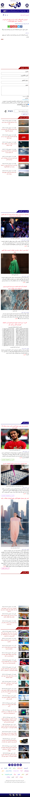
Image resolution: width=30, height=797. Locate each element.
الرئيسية (27, 15)
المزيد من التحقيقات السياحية (8, 459)
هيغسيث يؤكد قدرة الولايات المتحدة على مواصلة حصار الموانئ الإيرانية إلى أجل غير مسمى (9, 692)
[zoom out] (7, 15)
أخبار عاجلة (23, 15)
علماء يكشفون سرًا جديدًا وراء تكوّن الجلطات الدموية (15, 463)
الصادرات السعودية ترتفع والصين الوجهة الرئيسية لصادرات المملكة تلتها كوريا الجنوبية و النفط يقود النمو (9, 720)
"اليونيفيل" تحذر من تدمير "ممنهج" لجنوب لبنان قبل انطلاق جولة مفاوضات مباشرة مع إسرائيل (9, 610)
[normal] (5, 15)
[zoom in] (3, 15)
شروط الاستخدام (25, 99)
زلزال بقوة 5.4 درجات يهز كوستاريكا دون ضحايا (18, 10)
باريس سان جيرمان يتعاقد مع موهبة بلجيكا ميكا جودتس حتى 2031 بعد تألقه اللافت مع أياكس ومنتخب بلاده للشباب (9, 634)
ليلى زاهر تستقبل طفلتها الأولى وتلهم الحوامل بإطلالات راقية (15, 498)
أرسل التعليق (25, 114)
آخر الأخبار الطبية (5, 568)
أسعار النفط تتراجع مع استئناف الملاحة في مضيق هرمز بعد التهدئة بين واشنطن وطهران (9, 749)
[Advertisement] (15, 53)
